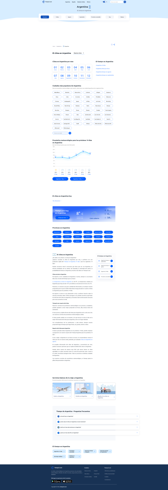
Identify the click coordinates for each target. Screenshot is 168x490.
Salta (78, 114)
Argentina (67, 2)
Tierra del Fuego (108, 241)
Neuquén (98, 236)
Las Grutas (98, 101)
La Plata (88, 101)
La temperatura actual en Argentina (62, 281)
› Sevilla (95, 476)
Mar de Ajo (108, 101)
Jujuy (57, 236)
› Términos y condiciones (109, 470)
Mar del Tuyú (67, 105)
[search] (125, 2)
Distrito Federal (98, 232)
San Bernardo (88, 114)
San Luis (57, 119)
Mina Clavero (98, 105)
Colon (67, 96)
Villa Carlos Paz (98, 123)
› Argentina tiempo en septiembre (105, 75)
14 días (57, 17)
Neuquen (67, 110)
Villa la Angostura (67, 128)
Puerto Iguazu (108, 110)
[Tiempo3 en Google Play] (56, 481)
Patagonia (108, 236)
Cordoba (88, 232)
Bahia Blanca (57, 92)
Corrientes (77, 96)
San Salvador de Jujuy (99, 119)
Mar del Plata (57, 105)
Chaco (57, 96)
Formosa (57, 101)
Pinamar (88, 110)
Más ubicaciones (56, 200)
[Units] (104, 2)
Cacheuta (88, 92)
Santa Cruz (88, 241)
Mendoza (77, 105)
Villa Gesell (57, 128)
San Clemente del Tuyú (109, 114)
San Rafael (88, 119)
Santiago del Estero (68, 123)
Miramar (108, 105)
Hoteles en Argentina (71, 456)
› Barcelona (86, 473)
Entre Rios (108, 232)
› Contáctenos (107, 479)
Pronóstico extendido (95, 17)
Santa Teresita (57, 123)
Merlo (88, 105)
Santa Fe (108, 119)
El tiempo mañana (58, 456)
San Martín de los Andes (68, 119)
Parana (77, 110)
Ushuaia (88, 123)
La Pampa (67, 236)
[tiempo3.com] (48, 2)
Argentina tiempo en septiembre (104, 451)
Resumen (45, 17)
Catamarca (108, 92)
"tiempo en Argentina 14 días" (72, 261)
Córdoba (88, 96)
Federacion (108, 96)
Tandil (77, 123)
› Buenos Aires (87, 470)
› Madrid (95, 470)
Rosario (67, 114)
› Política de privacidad (109, 473)
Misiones (88, 236)
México (88, 2)
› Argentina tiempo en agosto (103, 71)
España (73, 2)
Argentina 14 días (58, 451)
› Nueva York (96, 473)
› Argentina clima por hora (103, 68)
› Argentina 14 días (101, 65)
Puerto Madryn (57, 114)
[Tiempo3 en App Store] (67, 481)
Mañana (122, 17)
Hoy (110, 17)
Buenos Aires (77, 92)
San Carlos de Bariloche (99, 114)
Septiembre (82, 17)
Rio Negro (57, 241)
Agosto (69, 17)
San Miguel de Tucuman (78, 119)
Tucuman (57, 245)
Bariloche (67, 92)
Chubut (77, 232)
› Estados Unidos (88, 476)
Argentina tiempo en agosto (89, 451)
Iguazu (77, 101)
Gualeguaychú (67, 101)
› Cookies (106, 476)
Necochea (57, 110)
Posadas (98, 110)
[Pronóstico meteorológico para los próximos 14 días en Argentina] (72, 157)
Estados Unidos (81, 2)
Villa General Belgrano (109, 123)
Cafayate (98, 92)
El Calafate (98, 96)
